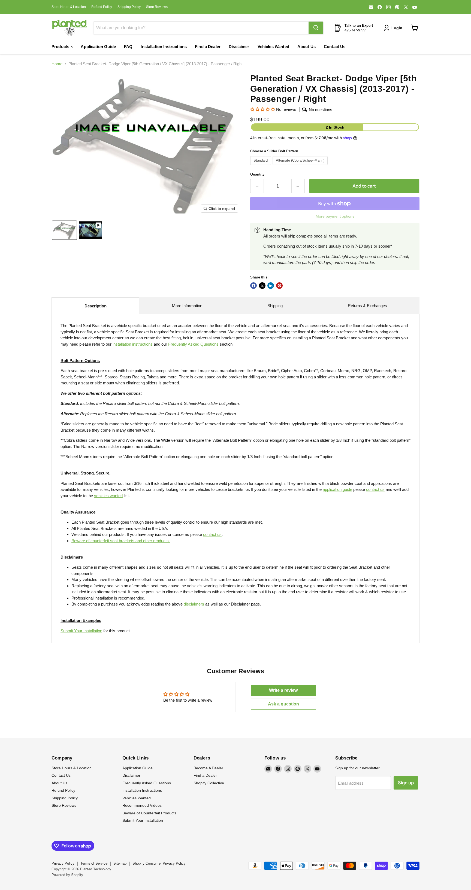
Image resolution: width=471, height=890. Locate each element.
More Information (187, 305)
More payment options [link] (335, 216)
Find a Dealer (208, 46)
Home (57, 63)
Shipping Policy (129, 7)
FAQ (128, 46)
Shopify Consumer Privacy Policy (159, 863)
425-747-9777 (355, 30)
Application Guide (98, 46)
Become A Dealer (208, 768)
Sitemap (119, 863)
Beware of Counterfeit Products (149, 813)
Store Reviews (157, 7)
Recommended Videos (142, 805)
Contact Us (335, 46)
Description (95, 306)
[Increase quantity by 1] (298, 186)
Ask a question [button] (283, 704)
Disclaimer (239, 46)
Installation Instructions (164, 46)
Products (61, 46)
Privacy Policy (63, 863)
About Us (306, 46)
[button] (394, 28)
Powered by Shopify (67, 875)
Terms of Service (93, 863)
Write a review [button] (283, 690)
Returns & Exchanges (367, 305)
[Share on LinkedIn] (270, 285)
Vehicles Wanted (273, 46)
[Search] (316, 28)
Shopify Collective (209, 783)
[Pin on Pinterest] (279, 285)
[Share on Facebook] (253, 285)
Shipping (275, 305)
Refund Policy (101, 7)
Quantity (257, 174)
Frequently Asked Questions (146, 783)
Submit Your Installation (81, 630)
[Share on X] (262, 285)
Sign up (406, 782)
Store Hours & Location (69, 7)
